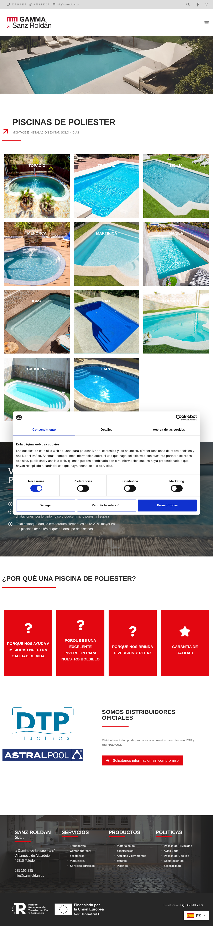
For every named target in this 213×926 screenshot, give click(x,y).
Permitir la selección (106, 505)
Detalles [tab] (107, 429)
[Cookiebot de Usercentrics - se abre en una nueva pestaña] (179, 417)
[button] (188, 4)
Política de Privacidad (178, 845)
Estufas (122, 860)
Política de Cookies (176, 855)
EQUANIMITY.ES (191, 905)
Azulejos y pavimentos (131, 855)
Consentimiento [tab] (44, 429)
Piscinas (122, 865)
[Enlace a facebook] (198, 4)
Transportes (78, 845)
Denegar (46, 505)
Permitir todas (167, 505)
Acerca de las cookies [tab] (169, 429)
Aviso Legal (171, 850)
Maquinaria (77, 860)
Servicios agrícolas (82, 865)
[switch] (83, 488)
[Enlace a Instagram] (207, 4)
